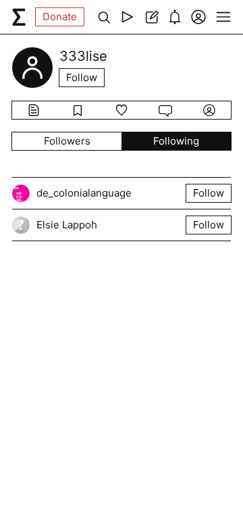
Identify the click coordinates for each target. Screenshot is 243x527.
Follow (81, 77)
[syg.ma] (19, 17)
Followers (67, 140)
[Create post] (151, 17)
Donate (60, 16)
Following (176, 140)
